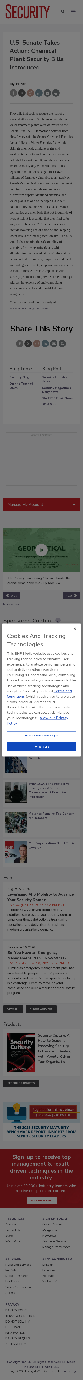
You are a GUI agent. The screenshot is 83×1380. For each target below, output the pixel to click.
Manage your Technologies (41, 735)
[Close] (75, 628)
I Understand (42, 746)
